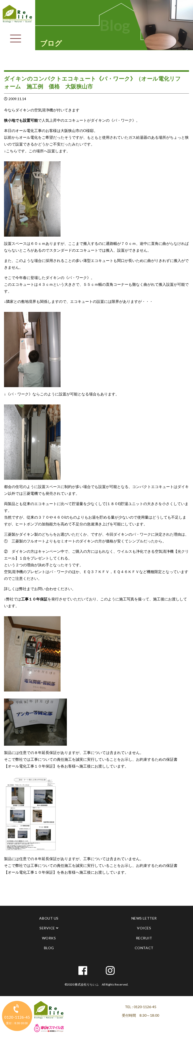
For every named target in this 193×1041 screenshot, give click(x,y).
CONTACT (144, 948)
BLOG (49, 948)
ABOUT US (48, 918)
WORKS (49, 938)
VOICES (144, 928)
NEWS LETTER (144, 918)
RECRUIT (144, 938)
